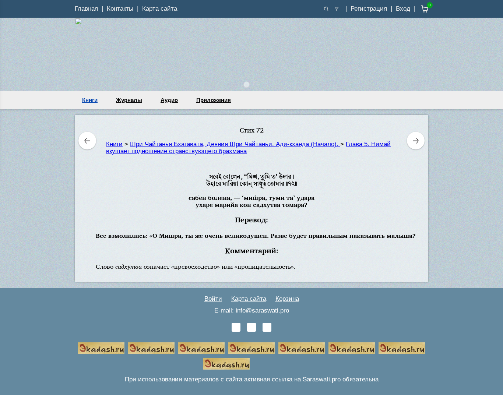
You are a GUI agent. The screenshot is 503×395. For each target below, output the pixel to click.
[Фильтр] (336, 9)
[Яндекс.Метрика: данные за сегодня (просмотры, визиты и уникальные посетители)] (276, 364)
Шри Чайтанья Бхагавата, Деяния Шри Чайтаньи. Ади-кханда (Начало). (235, 144)
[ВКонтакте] (236, 327)
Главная (86, 8)
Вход (403, 8)
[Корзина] (419, 9)
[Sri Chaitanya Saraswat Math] (101, 348)
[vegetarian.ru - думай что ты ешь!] (151, 348)
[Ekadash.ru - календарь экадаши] (201, 348)
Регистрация (369, 8)
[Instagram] (267, 327)
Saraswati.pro (322, 379)
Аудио (169, 100)
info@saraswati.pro (262, 310)
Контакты (120, 8)
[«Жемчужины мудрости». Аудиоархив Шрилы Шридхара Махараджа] (351, 348)
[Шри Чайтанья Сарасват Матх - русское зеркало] (251, 348)
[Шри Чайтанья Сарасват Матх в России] (402, 348)
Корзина (287, 298)
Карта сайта (159, 8)
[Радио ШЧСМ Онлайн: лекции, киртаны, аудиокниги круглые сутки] (301, 348)
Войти (213, 298)
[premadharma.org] (226, 364)
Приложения (213, 100)
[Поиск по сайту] (326, 9)
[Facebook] (251, 327)
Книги (90, 100)
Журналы (129, 100)
